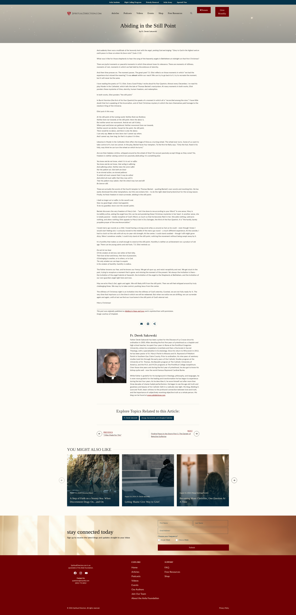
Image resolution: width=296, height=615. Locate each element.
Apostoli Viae (182, 2)
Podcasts (128, 13)
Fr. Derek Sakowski (130, 418)
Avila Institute (114, 2)
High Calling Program (132, 2)
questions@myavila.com (80, 581)
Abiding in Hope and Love (134, 311)
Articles (115, 13)
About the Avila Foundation (145, 598)
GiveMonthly (222, 12)
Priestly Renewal (152, 2)
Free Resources (175, 13)
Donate (204, 10)
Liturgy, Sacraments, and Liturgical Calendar (156, 418)
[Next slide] (234, 480)
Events (151, 13)
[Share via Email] (141, 323)
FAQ (167, 567)
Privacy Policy (224, 608)
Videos (139, 13)
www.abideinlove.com (156, 395)
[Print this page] (148, 323)
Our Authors (137, 589)
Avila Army (167, 2)
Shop (161, 13)
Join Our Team (138, 594)
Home (134, 567)
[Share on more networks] (154, 323)
